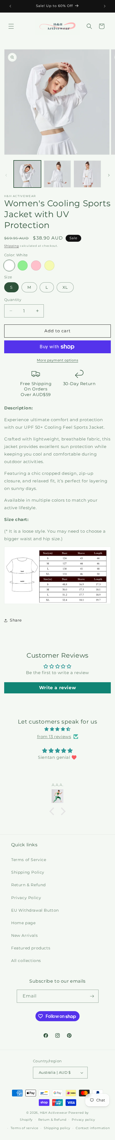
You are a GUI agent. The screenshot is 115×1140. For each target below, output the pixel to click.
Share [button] (16, 620)
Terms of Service (28, 859)
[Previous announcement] (10, 6)
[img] (57, 729)
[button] (11, 26)
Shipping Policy (27, 872)
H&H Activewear (54, 1113)
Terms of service (24, 1128)
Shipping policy (57, 1128)
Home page (23, 922)
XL (65, 287)
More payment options (57, 360)
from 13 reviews (54, 736)
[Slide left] (6, 175)
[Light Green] (23, 265)
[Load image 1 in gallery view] (27, 174)
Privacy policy (83, 1120)
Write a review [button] (57, 687)
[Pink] (36, 265)
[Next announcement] (105, 6)
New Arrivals (24, 935)
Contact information (93, 1128)
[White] (9, 265)
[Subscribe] (92, 996)
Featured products (30, 948)
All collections (26, 960)
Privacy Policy (26, 897)
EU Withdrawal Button (35, 910)
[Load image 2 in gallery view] (57, 174)
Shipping (11, 246)
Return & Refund (28, 884)
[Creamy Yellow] (49, 265)
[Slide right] (109, 175)
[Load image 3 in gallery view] (87, 174)
